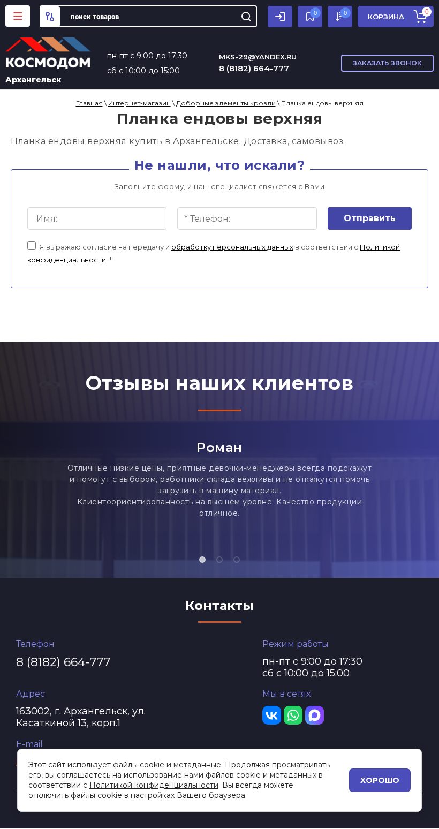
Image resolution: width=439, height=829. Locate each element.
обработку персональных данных (232, 247)
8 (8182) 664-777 (254, 68)
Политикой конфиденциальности (153, 785)
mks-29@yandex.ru (258, 56)
